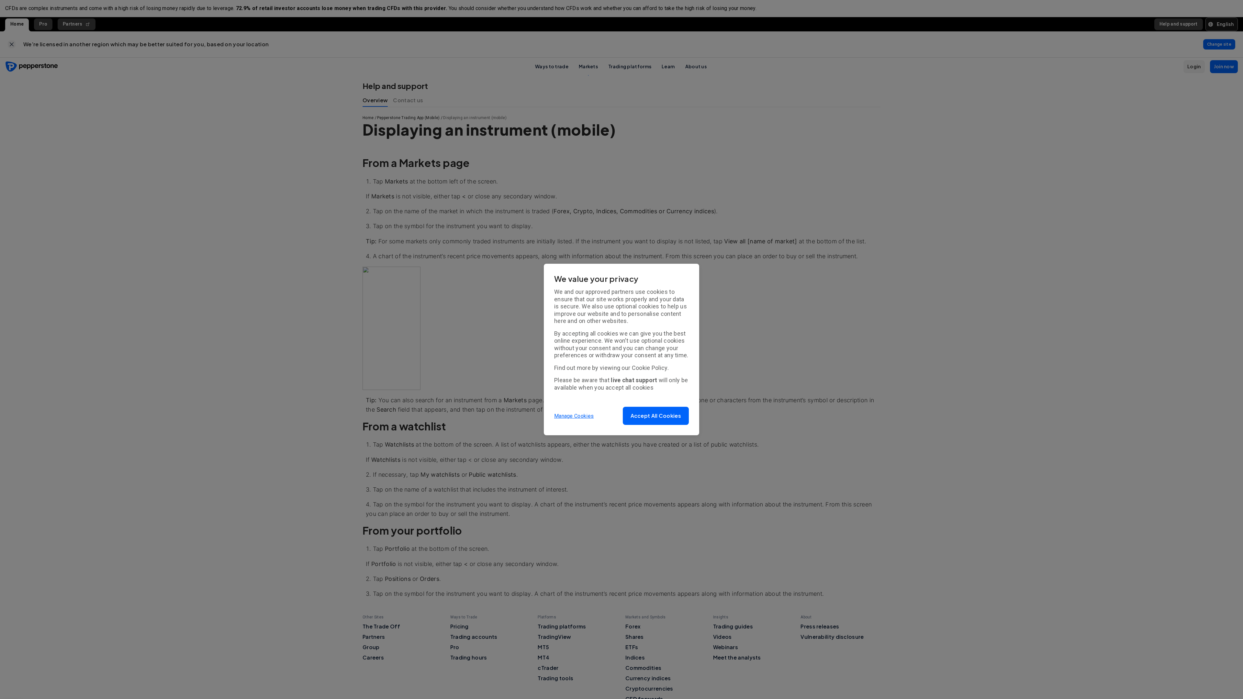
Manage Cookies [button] (574, 416)
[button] (656, 416)
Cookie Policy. (650, 367)
